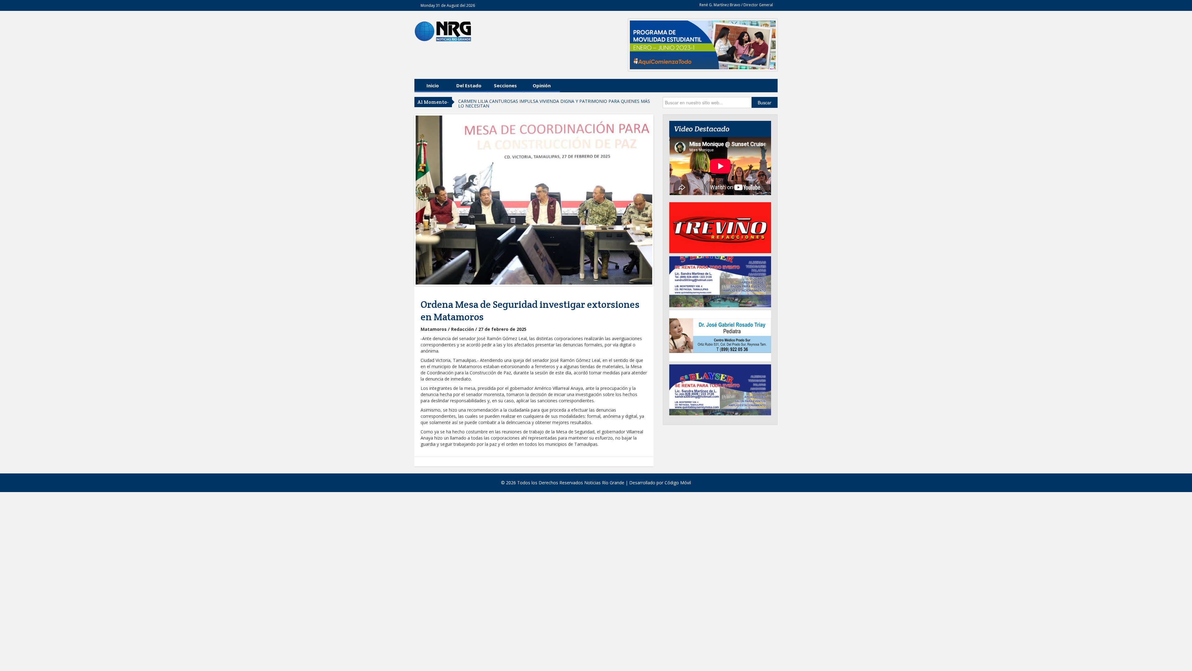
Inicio (433, 85)
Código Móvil (678, 483)
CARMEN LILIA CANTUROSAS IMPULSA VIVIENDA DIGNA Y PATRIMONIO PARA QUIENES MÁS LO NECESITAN (554, 103)
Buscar (764, 102)
